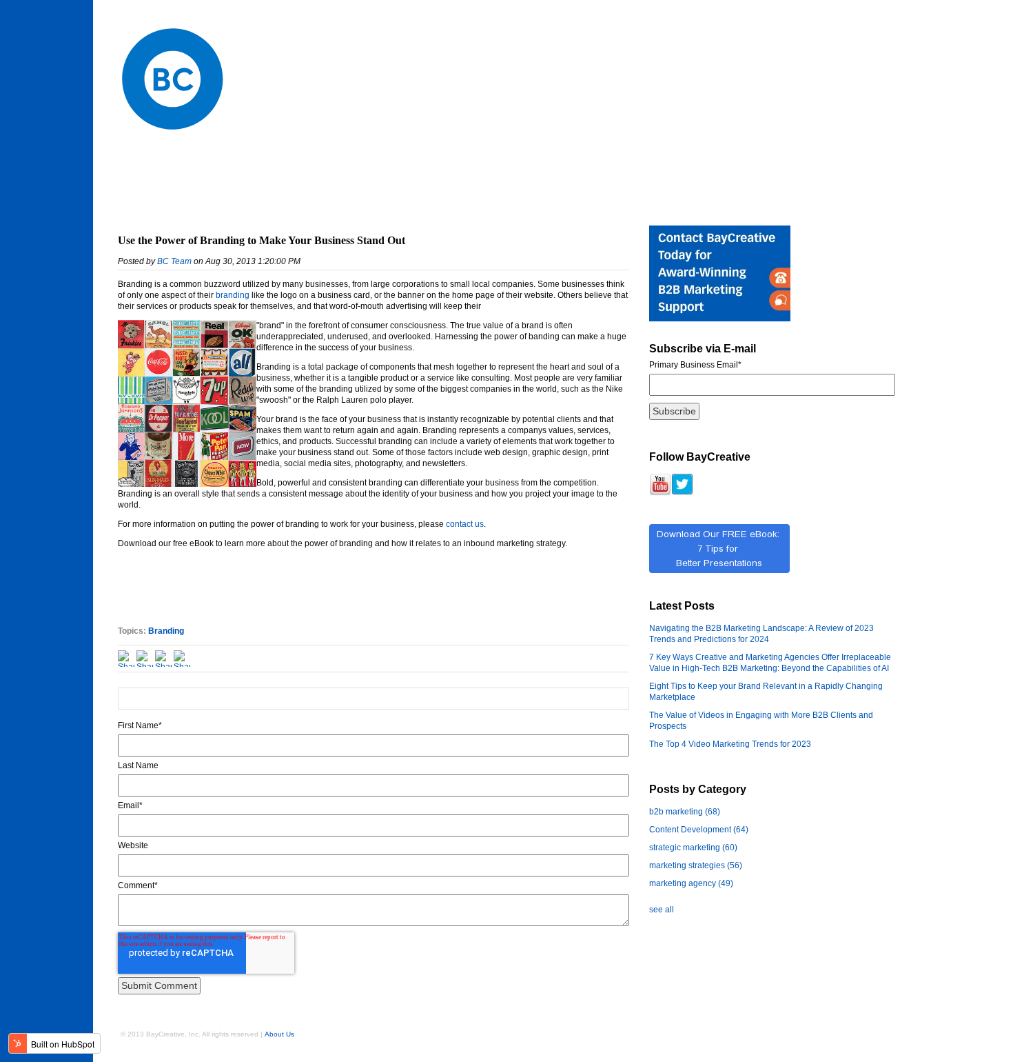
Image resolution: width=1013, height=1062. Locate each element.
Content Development (698, 829)
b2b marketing (684, 811)
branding (232, 295)
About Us (279, 1034)
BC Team (174, 261)
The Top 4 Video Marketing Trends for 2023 (730, 744)
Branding (166, 631)
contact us (465, 524)
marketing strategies (695, 865)
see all (661, 909)
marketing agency (691, 883)
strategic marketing (693, 847)
